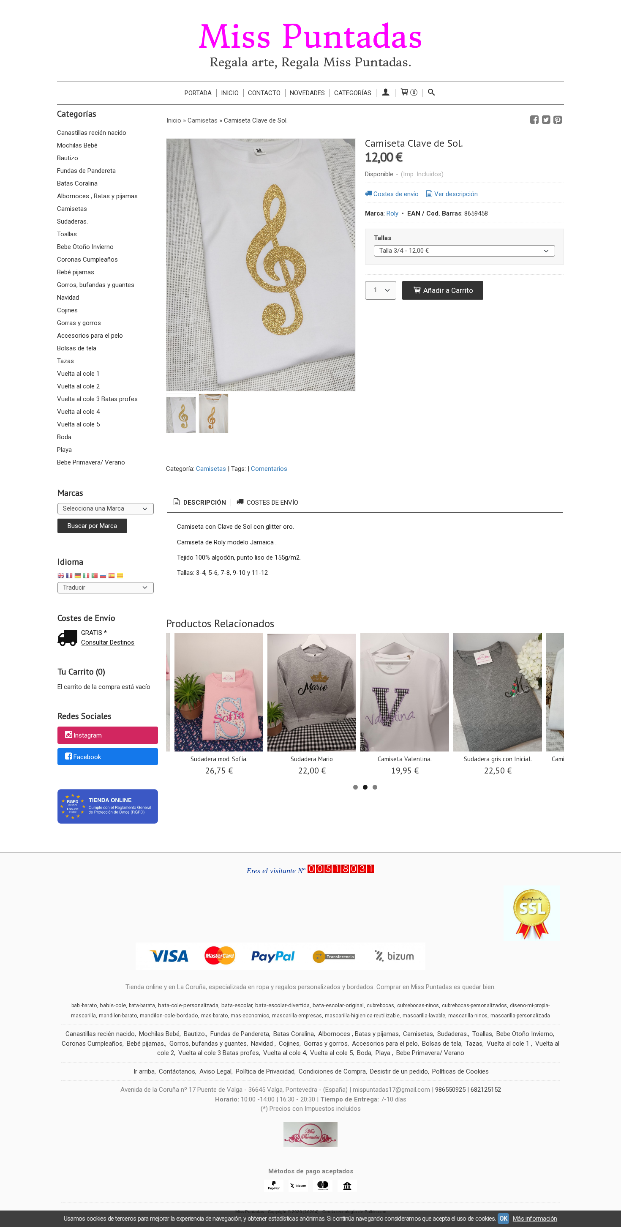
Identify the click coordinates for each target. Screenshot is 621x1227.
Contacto (264, 93)
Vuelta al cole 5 (78, 424)
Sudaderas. (72, 221)
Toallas (67, 234)
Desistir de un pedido (399, 1071)
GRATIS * (94, 633)
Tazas (65, 361)
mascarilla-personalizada (520, 1016)
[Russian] (103, 576)
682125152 (486, 1089)
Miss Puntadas (310, 36)
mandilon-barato (118, 1016)
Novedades (307, 93)
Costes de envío (396, 194)
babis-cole (113, 1005)
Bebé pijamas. (76, 272)
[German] (77, 576)
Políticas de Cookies (460, 1071)
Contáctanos (177, 1071)
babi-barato (84, 1005)
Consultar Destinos (107, 642)
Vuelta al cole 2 (78, 386)
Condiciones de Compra (332, 1071)
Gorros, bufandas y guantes (95, 285)
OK (503, 1218)
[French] (69, 576)
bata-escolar (236, 1005)
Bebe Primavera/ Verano (91, 462)
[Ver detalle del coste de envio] (69, 639)
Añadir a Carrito (447, 290)
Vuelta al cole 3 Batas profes (97, 399)
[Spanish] (111, 576)
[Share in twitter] (546, 120)
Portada (198, 93)
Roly (392, 213)
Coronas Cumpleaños (87, 259)
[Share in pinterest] (558, 120)
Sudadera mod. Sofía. (219, 759)
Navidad (68, 297)
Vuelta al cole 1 (78, 373)
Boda (64, 437)
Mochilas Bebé (77, 145)
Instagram (88, 735)
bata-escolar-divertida (282, 1005)
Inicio (230, 93)
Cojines (67, 310)
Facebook (87, 757)
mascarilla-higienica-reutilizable (362, 1016)
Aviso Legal (215, 1071)
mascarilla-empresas (297, 1016)
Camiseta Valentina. (405, 759)
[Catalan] (121, 576)
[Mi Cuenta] (385, 93)
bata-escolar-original (338, 1005)
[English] (60, 576)
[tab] (199, 503)
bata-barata (142, 1005)
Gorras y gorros (79, 323)
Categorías (352, 93)
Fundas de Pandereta (86, 171)
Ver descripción (456, 194)
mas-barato (214, 1016)
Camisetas (72, 209)
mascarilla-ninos (468, 1016)
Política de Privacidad (265, 1071)
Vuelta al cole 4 (78, 411)
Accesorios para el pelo (90, 335)
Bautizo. (68, 158)
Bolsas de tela (76, 348)
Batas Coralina (77, 183)
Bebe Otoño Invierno (85, 247)
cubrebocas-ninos (418, 1005)
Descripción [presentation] (204, 502)
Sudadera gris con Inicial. (498, 759)
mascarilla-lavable (424, 1016)
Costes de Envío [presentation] (271, 502)
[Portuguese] (94, 576)
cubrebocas (380, 1005)
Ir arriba (144, 1071)
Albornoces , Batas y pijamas (97, 196)
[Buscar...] (431, 93)
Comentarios (269, 469)
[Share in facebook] (534, 120)
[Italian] (86, 576)
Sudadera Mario (312, 759)
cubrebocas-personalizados (474, 1005)
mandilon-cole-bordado (169, 1015)
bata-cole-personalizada (188, 1005)
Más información (535, 1218)
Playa (64, 450)
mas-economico (250, 1016)
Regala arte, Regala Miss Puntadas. (310, 62)
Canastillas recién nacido (91, 133)
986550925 (450, 1089)
